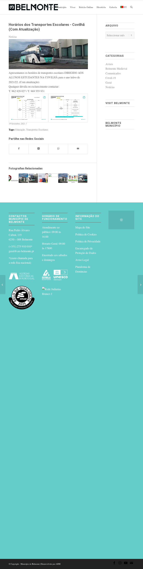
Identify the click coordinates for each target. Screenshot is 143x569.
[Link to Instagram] (120, 563)
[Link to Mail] (131, 563)
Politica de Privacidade (87, 241)
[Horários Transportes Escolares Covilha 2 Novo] (68, 108)
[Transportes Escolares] (48, 68)
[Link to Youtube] (125, 563)
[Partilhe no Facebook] (19, 149)
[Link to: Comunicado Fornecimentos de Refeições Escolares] (23, 178)
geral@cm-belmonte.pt (21, 251)
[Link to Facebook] (114, 563)
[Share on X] (38, 149)
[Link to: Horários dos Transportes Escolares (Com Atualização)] (33, 178)
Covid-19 (111, 78)
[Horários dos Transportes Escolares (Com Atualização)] (2, 284)
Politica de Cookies (86, 234)
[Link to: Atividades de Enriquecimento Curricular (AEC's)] (73, 178)
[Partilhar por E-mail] (78, 149)
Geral (109, 82)
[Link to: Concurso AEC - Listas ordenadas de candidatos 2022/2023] (43, 178)
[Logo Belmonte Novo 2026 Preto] (33, 7)
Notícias (13, 36)
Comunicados (113, 73)
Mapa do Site (82, 227)
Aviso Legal (82, 260)
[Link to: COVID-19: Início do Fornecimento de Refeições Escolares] (53, 178)
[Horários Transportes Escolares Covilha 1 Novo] (28, 108)
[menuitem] (49, 7)
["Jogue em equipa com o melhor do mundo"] (140, 284)
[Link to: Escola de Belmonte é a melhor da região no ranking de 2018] (63, 178)
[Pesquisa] (131, 7)
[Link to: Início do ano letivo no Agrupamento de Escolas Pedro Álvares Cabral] (13, 178)
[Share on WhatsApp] (58, 149)
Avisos (109, 64)
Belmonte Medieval (116, 68)
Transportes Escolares (37, 129)
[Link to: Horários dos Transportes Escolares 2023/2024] (82, 178)
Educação (20, 129)
